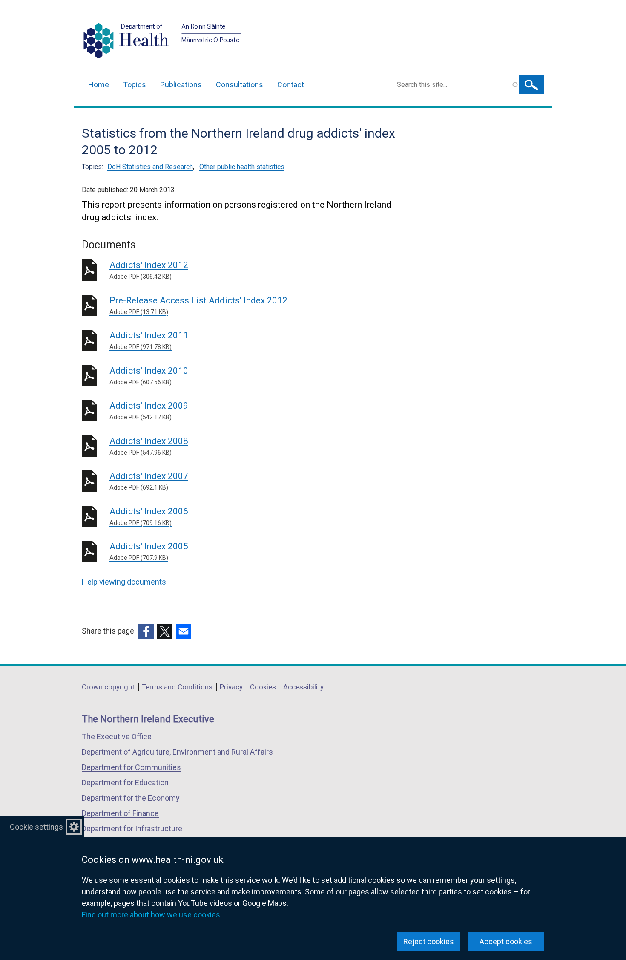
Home (98, 84)
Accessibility (303, 687)
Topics (134, 84)
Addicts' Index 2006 (148, 516)
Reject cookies (428, 941)
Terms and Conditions (177, 687)
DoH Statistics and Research (150, 167)
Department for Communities (131, 767)
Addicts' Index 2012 (148, 270)
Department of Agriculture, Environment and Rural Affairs (177, 751)
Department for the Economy (131, 797)
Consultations (239, 84)
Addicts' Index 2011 (148, 340)
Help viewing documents (124, 581)
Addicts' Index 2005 (148, 551)
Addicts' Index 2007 (148, 481)
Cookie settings (36, 826)
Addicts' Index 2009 (148, 411)
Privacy (231, 687)
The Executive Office (117, 736)
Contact (290, 84)
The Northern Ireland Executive (148, 719)
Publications (181, 84)
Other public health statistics (241, 167)
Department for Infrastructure (132, 828)
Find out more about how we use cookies (151, 914)
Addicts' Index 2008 (148, 446)
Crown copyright (108, 687)
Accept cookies (506, 941)
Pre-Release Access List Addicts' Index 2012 (198, 305)
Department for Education (125, 782)
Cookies (263, 687)
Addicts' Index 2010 (148, 376)
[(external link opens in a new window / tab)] (146, 631)
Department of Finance (120, 813)
